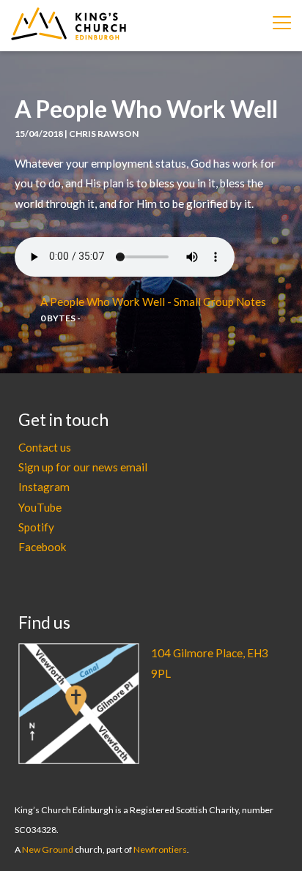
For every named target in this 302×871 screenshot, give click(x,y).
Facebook (42, 546)
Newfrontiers (160, 849)
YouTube (40, 507)
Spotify (36, 527)
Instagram (44, 486)
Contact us (44, 447)
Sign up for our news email (82, 467)
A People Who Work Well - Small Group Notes (153, 301)
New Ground (47, 849)
